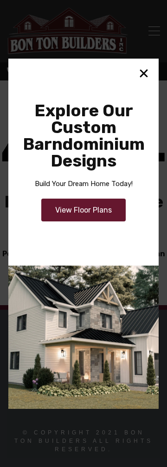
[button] (143, 73)
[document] (83, 233)
